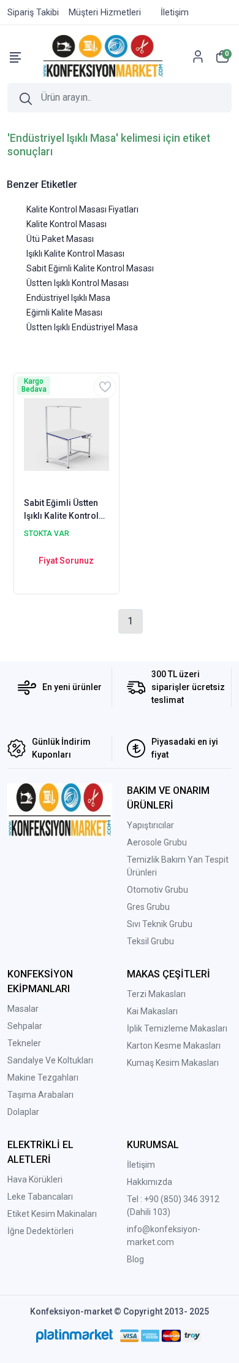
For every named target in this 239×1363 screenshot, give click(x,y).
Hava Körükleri (35, 1179)
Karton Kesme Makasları (174, 1045)
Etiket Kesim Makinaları (52, 1214)
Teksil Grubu (150, 941)
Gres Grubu (148, 907)
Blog (135, 1259)
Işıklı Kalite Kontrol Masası (75, 253)
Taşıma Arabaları (40, 1095)
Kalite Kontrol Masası (66, 224)
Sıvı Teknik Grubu (159, 924)
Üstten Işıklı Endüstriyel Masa (82, 327)
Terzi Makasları (156, 994)
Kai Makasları (152, 1011)
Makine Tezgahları (42, 1077)
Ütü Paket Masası (60, 239)
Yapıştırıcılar (150, 825)
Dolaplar (23, 1112)
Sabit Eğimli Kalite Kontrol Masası (90, 268)
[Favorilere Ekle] (105, 387)
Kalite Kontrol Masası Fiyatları (82, 209)
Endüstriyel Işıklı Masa (68, 298)
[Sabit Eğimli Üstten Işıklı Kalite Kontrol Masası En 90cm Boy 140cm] (66, 434)
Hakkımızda (149, 1182)
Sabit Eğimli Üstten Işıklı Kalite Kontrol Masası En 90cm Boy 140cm (65, 510)
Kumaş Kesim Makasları (173, 1063)
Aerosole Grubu (157, 842)
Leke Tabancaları (40, 1197)
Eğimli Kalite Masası (64, 312)
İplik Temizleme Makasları (177, 1028)
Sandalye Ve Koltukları (50, 1060)
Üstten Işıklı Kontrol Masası (77, 283)
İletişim (141, 1165)
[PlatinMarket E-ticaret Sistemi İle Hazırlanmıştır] (74, 1335)
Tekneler (24, 1043)
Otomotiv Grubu (157, 890)
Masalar (23, 1009)
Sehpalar (24, 1026)
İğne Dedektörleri (40, 1231)
